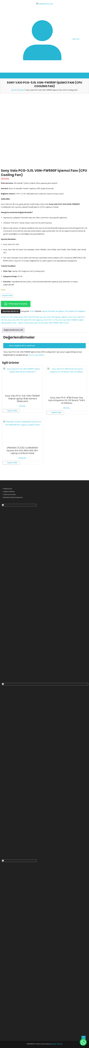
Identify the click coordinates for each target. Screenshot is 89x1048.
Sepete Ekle (7, 295)
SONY (32, 311)
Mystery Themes (56, 1044)
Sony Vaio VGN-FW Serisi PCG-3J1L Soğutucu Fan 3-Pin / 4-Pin (33, 320)
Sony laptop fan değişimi (75, 311)
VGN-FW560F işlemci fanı (59, 323)
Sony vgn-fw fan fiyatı (39, 323)
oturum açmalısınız (36, 355)
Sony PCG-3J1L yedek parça (12, 317)
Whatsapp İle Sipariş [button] (17, 303)
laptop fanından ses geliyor (53, 311)
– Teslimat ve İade (9, 494)
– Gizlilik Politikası (8, 491)
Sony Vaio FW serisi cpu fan (35, 317)
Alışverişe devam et (10, 311)
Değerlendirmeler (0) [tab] (13, 330)
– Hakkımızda (7, 489)
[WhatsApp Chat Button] (83, 1042)
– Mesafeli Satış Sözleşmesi (12, 497)
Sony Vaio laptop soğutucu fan (59, 317)
